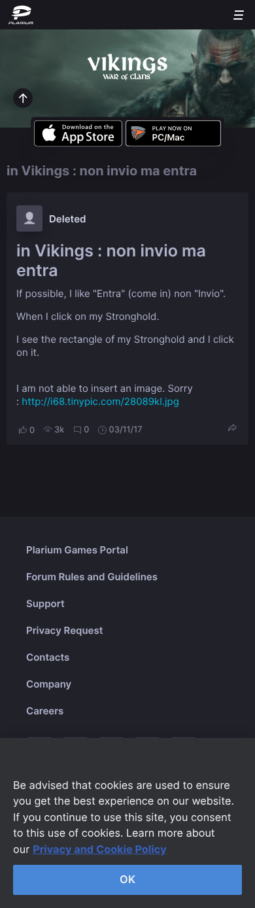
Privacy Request (64, 630)
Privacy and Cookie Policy (100, 849)
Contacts (47, 657)
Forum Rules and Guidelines (92, 576)
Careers (44, 711)
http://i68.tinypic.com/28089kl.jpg (100, 401)
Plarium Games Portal (77, 550)
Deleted (67, 219)
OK (127, 879)
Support (45, 603)
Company (48, 684)
